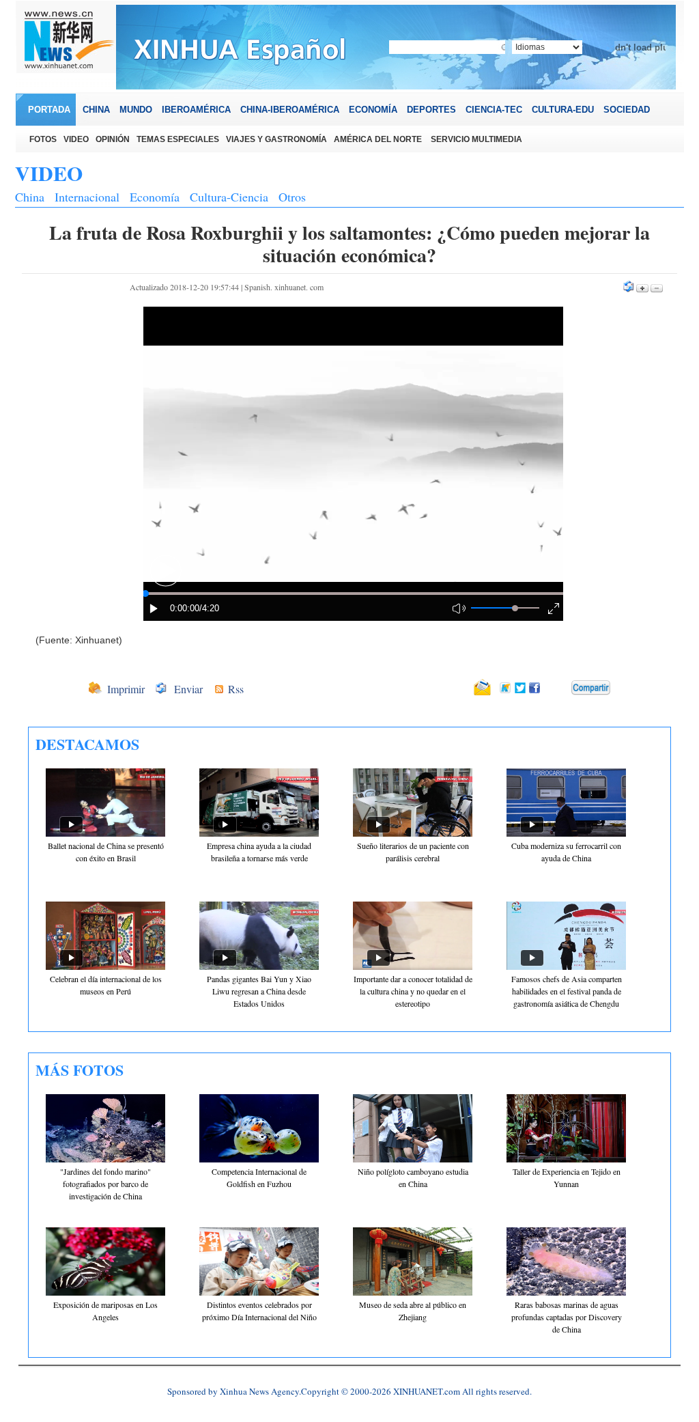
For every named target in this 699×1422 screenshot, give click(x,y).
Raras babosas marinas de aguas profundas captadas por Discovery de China (566, 1317)
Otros (292, 197)
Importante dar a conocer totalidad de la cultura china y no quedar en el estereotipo (413, 991)
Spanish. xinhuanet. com (284, 286)
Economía (155, 197)
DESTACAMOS (87, 744)
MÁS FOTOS (79, 1070)
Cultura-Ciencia (229, 197)
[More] (590, 687)
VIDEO (49, 173)
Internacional (87, 197)
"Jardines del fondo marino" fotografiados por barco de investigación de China (105, 1183)
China (29, 197)
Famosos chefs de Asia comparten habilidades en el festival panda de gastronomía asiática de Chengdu (566, 991)
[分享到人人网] (562, 688)
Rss (236, 689)
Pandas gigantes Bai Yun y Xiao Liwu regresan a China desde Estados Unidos (259, 991)
